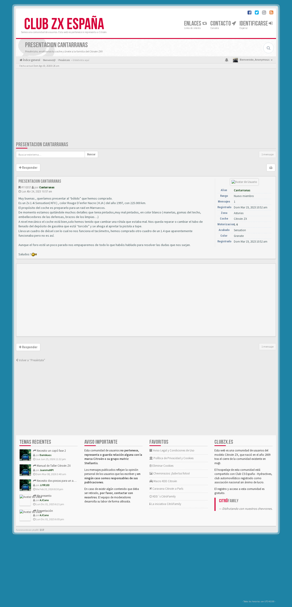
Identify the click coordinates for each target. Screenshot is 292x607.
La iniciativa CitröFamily (166, 504)
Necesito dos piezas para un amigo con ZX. (63, 481)
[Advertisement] (146, 106)
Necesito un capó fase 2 (51, 451)
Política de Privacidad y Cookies (173, 458)
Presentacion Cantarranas (42, 144)
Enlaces (193, 23)
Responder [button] (29, 167)
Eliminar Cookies (162, 466)
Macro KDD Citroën (165, 481)
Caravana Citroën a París (167, 489)
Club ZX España (64, 24)
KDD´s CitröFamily (164, 496)
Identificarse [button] (254, 23)
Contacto (221, 23)
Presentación (44, 511)
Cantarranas (47, 187)
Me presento (44, 496)
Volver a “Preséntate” (31, 360)
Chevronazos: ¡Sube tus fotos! (171, 473)
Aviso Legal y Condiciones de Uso (173, 450)
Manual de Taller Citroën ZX (53, 466)
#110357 (26, 187)
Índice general (31, 60)
